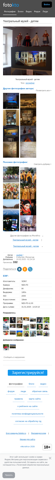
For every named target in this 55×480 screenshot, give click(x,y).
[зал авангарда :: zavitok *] (28, 109)
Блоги (20, 11)
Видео (29, 11)
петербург (30, 83)
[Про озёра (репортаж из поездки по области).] (11, 215)
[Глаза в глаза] (28, 215)
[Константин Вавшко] (46, 336)
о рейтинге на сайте (27, 406)
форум (11, 391)
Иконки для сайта (27, 439)
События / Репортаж (25, 257)
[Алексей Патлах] (13, 334)
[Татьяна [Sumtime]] (33, 328)
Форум (37, 11)
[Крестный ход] (11, 182)
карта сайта (35, 399)
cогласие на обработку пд (28, 421)
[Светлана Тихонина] (13, 327)
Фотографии (9, 11)
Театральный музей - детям (25, 240)
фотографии (16, 384)
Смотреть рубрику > (42, 164)
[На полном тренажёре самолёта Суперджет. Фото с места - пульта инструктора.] (11, 231)
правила (18, 399)
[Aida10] (6, 334)
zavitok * (19, 255)
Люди (45, 11)
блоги (31, 384)
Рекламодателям (38, 433)
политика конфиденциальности (27, 413)
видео (43, 384)
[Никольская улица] (28, 231)
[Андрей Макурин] (33, 321)
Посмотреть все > (43, 91)
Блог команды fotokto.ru (16, 433)
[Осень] (19, 327)
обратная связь (40, 391)
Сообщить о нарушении (14, 357)
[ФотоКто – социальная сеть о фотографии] (11, 5)
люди (23, 391)
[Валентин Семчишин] (40, 335)
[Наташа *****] (26, 320)
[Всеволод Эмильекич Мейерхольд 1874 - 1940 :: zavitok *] (28, 157)
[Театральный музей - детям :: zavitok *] (11, 108)
